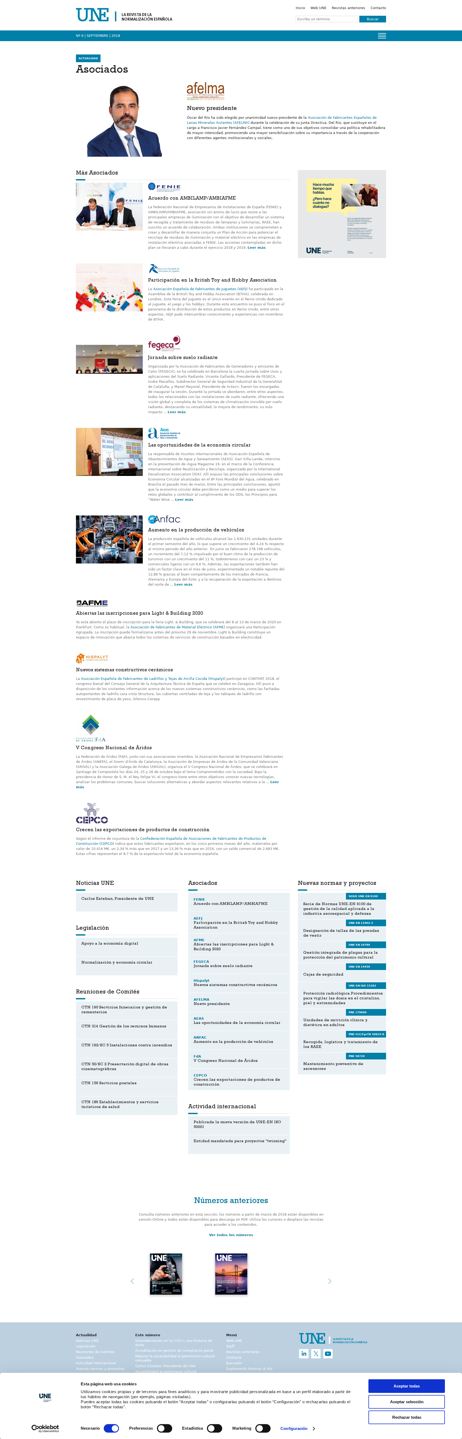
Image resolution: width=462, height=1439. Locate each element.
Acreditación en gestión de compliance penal (174, 1351)
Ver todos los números (231, 1235)
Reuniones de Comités (95, 1352)
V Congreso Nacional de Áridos (114, 748)
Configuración (293, 1428)
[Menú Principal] (382, 35)
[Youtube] (328, 1353)
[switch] (164, 1428)
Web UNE (318, 8)
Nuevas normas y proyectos (100, 1369)
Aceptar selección (407, 1401)
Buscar (373, 19)
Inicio (300, 8)
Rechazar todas (406, 1417)
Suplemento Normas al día (249, 1369)
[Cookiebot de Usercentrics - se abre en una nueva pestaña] (45, 1429)
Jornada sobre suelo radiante (183, 358)
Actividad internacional (96, 1363)
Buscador (234, 1363)
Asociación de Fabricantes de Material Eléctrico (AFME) (177, 627)
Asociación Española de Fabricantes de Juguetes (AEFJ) (200, 289)
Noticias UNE (87, 1341)
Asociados (85, 1357)
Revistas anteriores (348, 8)
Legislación (85, 1346)
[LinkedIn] (304, 1353)
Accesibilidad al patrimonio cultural (166, 1372)
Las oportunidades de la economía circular (199, 445)
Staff (230, 1346)
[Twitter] (316, 1353)
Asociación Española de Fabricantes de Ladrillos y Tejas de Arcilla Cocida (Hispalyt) (153, 679)
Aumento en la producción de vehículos (196, 530)
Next (330, 1281)
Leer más (257, 248)
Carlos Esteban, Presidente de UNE (165, 1366)
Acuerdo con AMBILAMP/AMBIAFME (192, 198)
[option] (342, 214)
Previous (132, 1281)
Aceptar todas (407, 1386)
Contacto (378, 8)
